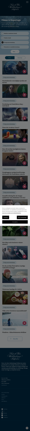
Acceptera (15, 222)
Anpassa (6, 217)
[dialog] (15, 215)
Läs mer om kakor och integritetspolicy (11, 213)
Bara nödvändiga (22, 217)
